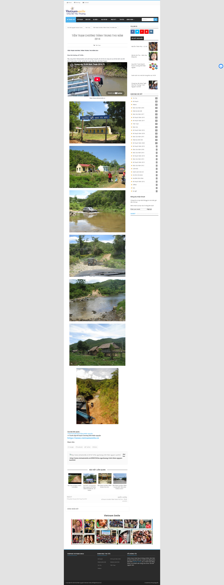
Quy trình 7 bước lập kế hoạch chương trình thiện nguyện (138, 65)
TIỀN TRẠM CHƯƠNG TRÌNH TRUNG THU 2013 (104, 486)
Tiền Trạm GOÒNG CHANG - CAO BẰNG (74, 486)
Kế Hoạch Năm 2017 (139, 120)
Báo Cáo (135, 127)
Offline (135, 184)
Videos (135, 104)
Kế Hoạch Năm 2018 (139, 133)
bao (134, 188)
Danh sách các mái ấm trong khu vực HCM (143, 75)
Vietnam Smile (137, 561)
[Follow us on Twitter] (137, 32)
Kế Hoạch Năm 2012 (139, 181)
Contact (86, 2)
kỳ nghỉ (135, 191)
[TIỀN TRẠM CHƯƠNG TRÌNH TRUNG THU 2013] (104, 478)
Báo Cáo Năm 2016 (138, 108)
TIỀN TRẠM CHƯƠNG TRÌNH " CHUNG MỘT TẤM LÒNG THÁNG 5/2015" (119, 487)
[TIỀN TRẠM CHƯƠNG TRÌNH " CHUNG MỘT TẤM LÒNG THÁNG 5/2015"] (119, 478)
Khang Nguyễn (154, 582)
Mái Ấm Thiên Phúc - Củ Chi (139, 46)
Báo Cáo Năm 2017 (138, 114)
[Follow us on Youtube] (146, 32)
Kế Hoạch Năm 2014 (139, 156)
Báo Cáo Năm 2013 (138, 159)
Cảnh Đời (135, 168)
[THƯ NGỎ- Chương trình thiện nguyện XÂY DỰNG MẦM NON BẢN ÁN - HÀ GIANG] (89, 478)
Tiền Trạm (98, 45)
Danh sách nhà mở (138, 172)
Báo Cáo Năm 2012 (138, 165)
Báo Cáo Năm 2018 (138, 149)
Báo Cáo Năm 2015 (138, 136)
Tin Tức (135, 98)
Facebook (79, 447)
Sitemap (77, 2)
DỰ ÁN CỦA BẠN (138, 175)
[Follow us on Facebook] (133, 32)
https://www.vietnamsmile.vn (83, 437)
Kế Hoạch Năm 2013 (139, 162)
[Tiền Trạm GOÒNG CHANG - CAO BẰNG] (74, 478)
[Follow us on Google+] (142, 32)
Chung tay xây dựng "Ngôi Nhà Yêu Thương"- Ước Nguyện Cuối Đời (138, 84)
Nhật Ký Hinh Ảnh (138, 140)
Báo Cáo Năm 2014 (138, 152)
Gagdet (133, 213)
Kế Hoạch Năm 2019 (139, 146)
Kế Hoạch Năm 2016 (139, 130)
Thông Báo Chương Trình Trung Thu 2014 (77, 499)
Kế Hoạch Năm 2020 (139, 143)
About (70, 2)
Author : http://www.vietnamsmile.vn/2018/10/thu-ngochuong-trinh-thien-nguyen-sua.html (97, 457)
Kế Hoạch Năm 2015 (139, 117)
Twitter (88, 447)
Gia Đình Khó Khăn (138, 178)
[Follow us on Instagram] (151, 32)
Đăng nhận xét (72, 509)
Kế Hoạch (135, 101)
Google (71, 447)
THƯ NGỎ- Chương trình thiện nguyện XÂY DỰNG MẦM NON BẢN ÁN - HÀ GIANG (89, 488)
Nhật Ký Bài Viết (137, 111)
